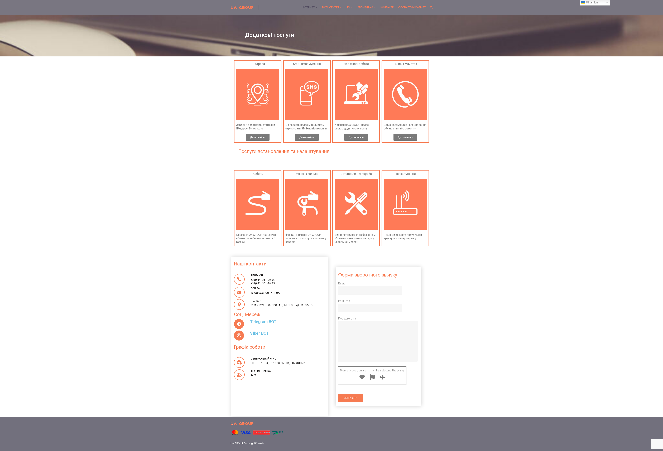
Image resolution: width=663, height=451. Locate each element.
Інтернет (309, 7)
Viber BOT (259, 333)
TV (348, 7)
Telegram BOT (263, 321)
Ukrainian (591, 2)
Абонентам (365, 7)
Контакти (387, 7)
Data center (330, 7)
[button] (258, 137)
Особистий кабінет (412, 7)
